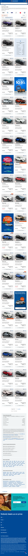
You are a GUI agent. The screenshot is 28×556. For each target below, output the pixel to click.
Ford (7, 462)
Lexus (17, 463)
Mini (7, 464)
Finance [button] (2, 519)
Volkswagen (10, 466)
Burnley (11, 472)
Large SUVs (10, 486)
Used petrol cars (16, 484)
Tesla (22, 465)
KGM (5, 463)
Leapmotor (13, 463)
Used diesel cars (19, 483)
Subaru (17, 465)
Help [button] (1, 517)
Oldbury (7, 474)
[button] (3, 517)
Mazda (19, 463)
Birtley (8, 472)
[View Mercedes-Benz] (16, 13)
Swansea (10, 475)
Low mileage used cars (6, 485)
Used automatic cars (18, 485)
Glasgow (8, 473)
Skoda (9, 465)
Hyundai (15, 462)
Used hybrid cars (5, 484)
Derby (23, 472)
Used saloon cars (5, 483)
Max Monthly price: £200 (8, 17)
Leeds (13, 473)
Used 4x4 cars (15, 483)
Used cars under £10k (22, 484)
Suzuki (20, 465)
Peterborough (11, 474)
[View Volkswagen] (25, 13)
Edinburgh (4, 473)
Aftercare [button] (2, 527)
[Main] (14, 1)
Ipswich (11, 473)
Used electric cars (10, 484)
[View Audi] (3, 13)
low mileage (2, 9)
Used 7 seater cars (12, 485)
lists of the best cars (15, 438)
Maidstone (16, 473)
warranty (6, 9)
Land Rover (10, 463)
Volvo (13, 466)
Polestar (18, 464)
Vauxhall (7, 466)
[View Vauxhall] (20, 13)
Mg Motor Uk (4, 464)
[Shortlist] (26, 1)
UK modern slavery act (11, 551)
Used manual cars (5, 486)
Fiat (5, 462)
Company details (17, 551)
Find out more (20, 308)
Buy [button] (1, 522)
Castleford (13, 472)
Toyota (4, 466)
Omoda (12, 464)
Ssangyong (14, 465)
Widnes (13, 475)
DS (3, 462)
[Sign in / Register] (25, 1)
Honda (12, 462)
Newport (23, 473)
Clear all (3, 17)
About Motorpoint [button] (4, 532)
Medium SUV (14, 486)
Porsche (21, 464)
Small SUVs (17, 486)
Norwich (4, 474)
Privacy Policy (22, 506)
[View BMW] (8, 13)
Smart (11, 465)
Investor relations (22, 551)
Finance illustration (10, 52)
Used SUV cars (10, 483)
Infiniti (18, 462)
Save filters (24, 17)
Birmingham (4, 472)
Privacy (2, 551)
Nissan (10, 464)
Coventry (20, 472)
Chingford (17, 472)
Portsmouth (15, 474)
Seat (6, 465)
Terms (4, 551)
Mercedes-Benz (23, 463)
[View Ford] (12, 13)
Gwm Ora (9, 462)
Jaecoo (20, 462)
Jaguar (23, 462)
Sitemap (7, 551)
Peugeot (15, 464)
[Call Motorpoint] (23, 1)
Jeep (3, 463)
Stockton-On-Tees (5, 475)
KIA (7, 463)
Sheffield (18, 474)
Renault (4, 465)
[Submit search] (26, 3)
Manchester (20, 473)
